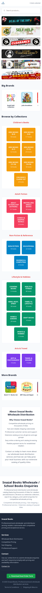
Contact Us (6, 566)
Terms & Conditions (12, 587)
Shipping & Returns (30, 587)
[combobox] (21, 10)
